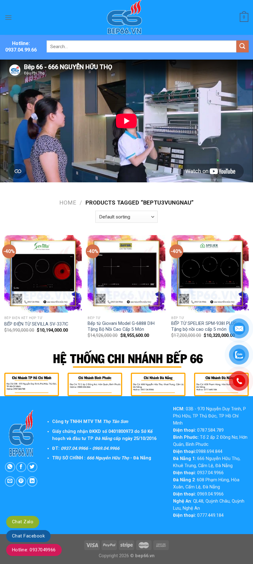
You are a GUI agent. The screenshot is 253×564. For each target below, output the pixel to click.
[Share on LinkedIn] (32, 481)
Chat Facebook (28, 536)
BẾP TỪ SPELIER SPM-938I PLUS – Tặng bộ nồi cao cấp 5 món (206, 326)
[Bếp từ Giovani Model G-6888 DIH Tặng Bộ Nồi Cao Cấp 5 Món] (126, 274)
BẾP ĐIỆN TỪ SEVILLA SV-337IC (36, 324)
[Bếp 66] (126, 17)
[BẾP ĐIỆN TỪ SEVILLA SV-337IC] (43, 274)
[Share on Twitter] (32, 467)
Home (67, 202)
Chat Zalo (22, 522)
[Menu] (8, 17)
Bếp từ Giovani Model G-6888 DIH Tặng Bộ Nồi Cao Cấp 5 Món (121, 326)
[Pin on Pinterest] (21, 481)
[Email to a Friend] (10, 481)
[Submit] (242, 46)
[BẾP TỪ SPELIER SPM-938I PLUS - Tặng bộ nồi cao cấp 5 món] (210, 274)
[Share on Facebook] (21, 467)
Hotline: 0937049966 (34, 550)
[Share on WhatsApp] (10, 467)
